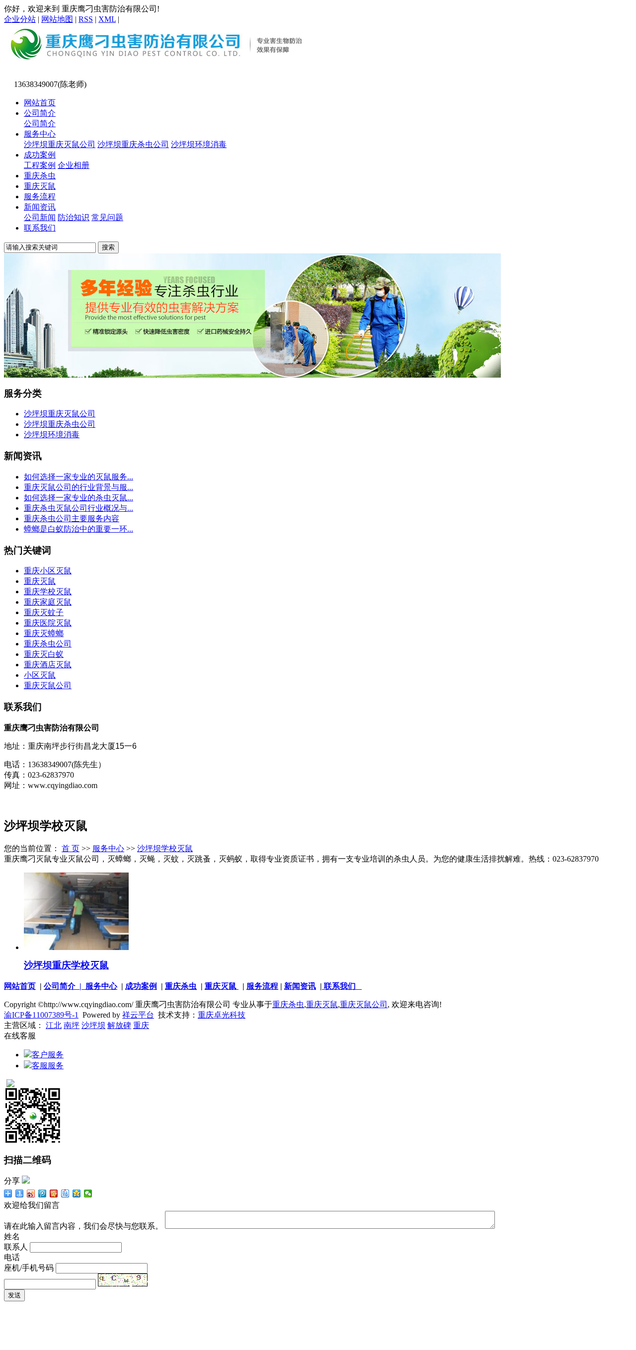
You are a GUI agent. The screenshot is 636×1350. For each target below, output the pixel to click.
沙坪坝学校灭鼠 (165, 848)
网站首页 (40, 102)
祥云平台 (138, 1015)
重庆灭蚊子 (44, 612)
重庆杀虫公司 (48, 643)
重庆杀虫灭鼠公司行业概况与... (78, 508)
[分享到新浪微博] (31, 1193)
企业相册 (73, 165)
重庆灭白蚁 (44, 654)
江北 (54, 1025)
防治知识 (73, 217)
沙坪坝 (93, 1025)
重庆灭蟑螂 (44, 633)
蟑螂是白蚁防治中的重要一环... (78, 529)
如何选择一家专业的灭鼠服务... (78, 477)
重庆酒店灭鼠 (48, 664)
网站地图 (57, 19)
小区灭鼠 (40, 675)
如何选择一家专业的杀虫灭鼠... (78, 497)
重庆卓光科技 (221, 1015)
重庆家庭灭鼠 (48, 602)
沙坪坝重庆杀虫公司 (133, 144)
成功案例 (40, 155)
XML (107, 19)
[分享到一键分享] (19, 1193)
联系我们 (40, 228)
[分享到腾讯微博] (42, 1193)
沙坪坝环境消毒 (199, 144)
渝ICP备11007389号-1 (41, 1015)
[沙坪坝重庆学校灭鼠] (76, 947)
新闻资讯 (40, 207)
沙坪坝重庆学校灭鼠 (66, 965)
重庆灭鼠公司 (48, 685)
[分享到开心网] (54, 1193)
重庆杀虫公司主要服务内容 (71, 518)
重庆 (141, 1025)
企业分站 (20, 19)
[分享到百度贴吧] (65, 1193)
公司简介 (40, 113)
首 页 (71, 848)
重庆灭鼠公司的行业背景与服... (78, 487)
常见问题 (107, 217)
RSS (86, 19)
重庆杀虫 (40, 175)
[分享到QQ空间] (77, 1193)
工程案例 (40, 165)
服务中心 (40, 134)
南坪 (72, 1025)
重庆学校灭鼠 (48, 591)
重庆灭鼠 (40, 186)
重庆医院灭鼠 (48, 623)
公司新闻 (40, 217)
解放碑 (119, 1025)
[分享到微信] (88, 1193)
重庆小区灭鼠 (48, 570)
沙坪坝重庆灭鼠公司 (59, 144)
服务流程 (40, 196)
